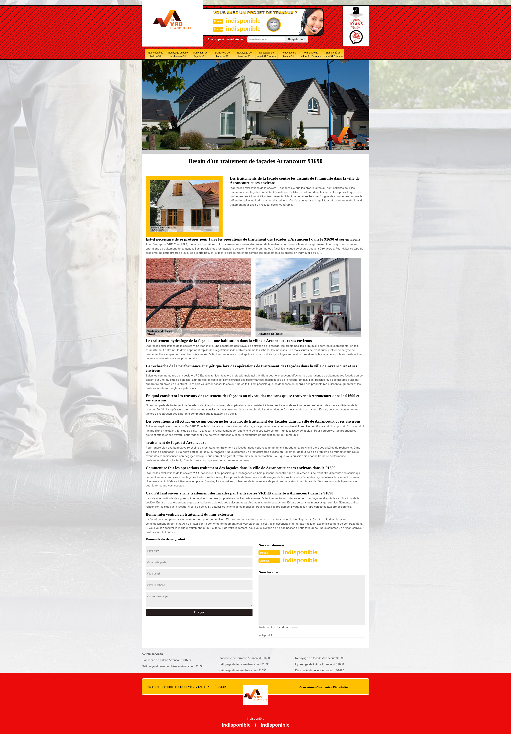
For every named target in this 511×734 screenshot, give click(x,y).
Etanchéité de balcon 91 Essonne (155, 55)
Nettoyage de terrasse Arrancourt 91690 (244, 664)
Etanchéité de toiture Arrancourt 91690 (319, 670)
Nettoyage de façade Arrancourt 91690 (319, 658)
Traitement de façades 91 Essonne (200, 55)
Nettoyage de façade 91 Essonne (288, 55)
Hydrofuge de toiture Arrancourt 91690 (319, 664)
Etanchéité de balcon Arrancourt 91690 (166, 660)
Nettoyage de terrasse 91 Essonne (244, 55)
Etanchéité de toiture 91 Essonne (333, 54)
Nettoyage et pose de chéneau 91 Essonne (178, 55)
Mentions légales (211, 687)
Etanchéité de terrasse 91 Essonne (222, 55)
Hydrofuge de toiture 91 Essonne (311, 54)
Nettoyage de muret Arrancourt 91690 (242, 670)
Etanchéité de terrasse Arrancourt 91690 (244, 658)
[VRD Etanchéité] (255, 690)
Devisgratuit (274, 24)
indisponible (243, 20)
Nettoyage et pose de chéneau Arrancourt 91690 (172, 666)
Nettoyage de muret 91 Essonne (266, 54)
